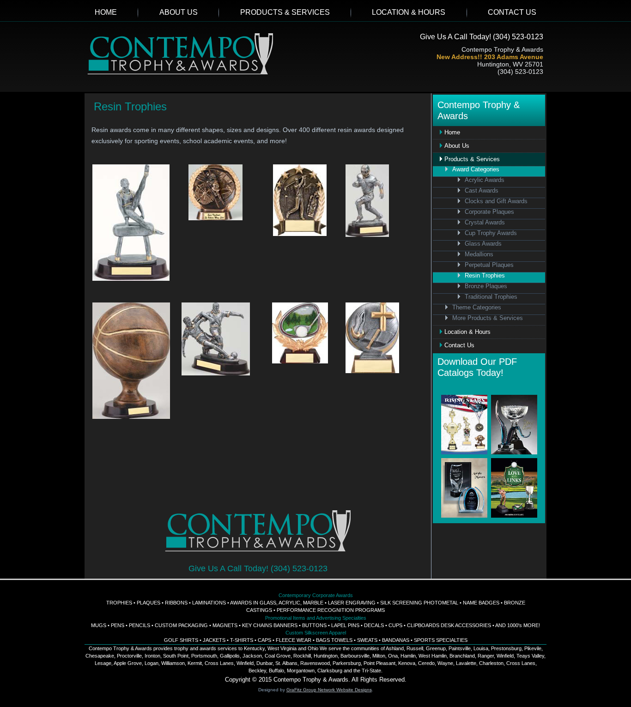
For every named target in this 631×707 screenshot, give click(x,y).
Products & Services (285, 12)
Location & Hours (408, 12)
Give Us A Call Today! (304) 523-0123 (481, 37)
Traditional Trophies (491, 297)
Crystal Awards (485, 222)
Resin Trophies (485, 275)
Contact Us (512, 12)
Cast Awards (481, 190)
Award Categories (475, 169)
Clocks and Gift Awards (496, 201)
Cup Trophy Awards (491, 233)
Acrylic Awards (484, 180)
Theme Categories (476, 307)
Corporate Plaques (489, 212)
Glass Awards (483, 244)
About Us (178, 12)
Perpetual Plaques (489, 265)
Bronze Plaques (486, 286)
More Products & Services (487, 318)
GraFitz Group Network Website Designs (329, 689)
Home (106, 12)
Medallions (479, 254)
